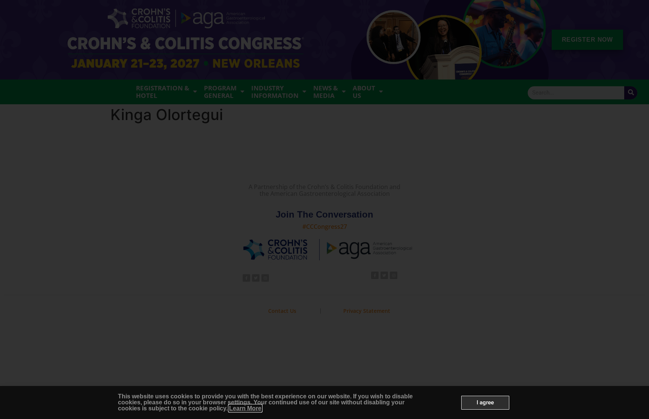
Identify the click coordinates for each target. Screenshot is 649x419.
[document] (324, 209)
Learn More (245, 408)
